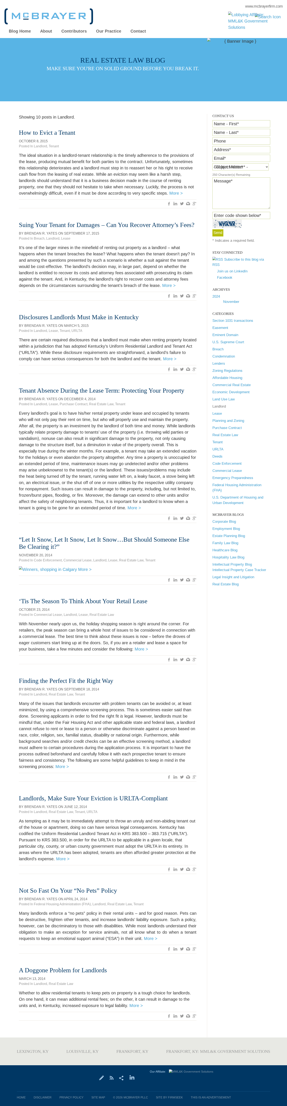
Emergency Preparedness (232, 478)
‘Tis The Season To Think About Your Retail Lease (83, 601)
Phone (220, 141)
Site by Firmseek (169, 1097)
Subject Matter (228, 167)
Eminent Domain (225, 335)
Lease (217, 414)
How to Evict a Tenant (47, 132)
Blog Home (20, 31)
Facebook (224, 278)
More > (176, 193)
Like (169, 204)
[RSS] (111, 1077)
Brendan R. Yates (40, 233)
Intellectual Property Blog (232, 564)
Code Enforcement (227, 464)
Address (222, 149)
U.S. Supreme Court (228, 342)
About (46, 31)
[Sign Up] (101, 1077)
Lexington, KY (33, 1051)
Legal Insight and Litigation (233, 577)
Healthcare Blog (224, 550)
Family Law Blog (225, 543)
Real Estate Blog (225, 584)
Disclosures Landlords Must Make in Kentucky (79, 317)
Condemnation (223, 356)
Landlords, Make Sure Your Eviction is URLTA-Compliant (93, 798)
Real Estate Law (225, 435)
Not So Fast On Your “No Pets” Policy (68, 890)
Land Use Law (223, 399)
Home (21, 1097)
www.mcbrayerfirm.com (264, 6)
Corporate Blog (224, 522)
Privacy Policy (71, 1097)
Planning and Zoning (228, 421)
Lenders (218, 364)
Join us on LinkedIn (232, 271)
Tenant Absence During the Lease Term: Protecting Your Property (101, 390)
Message (223, 181)
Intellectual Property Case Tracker (239, 570)
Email (220, 158)
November (231, 302)
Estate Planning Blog (228, 536)
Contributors (74, 31)
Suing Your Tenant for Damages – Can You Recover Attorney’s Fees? (106, 224)
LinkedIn (175, 204)
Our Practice (108, 31)
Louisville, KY (82, 1051)
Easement (220, 328)
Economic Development (231, 392)
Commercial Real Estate (231, 385)
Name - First (226, 123)
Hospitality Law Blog (228, 557)
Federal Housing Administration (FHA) (62, 904)
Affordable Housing (227, 378)
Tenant (217, 442)
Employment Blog (226, 529)
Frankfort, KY (132, 1051)
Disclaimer (42, 1097)
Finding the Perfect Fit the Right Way (66, 680)
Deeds (217, 456)
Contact (138, 31)
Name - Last (226, 132)
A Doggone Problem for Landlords (63, 970)
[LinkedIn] (132, 1077)
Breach (218, 349)
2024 (216, 296)
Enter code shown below (237, 215)
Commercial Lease (227, 471)
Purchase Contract (227, 428)
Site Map (98, 1097)
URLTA (217, 449)
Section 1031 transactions (232, 321)
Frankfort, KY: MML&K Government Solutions (218, 1051)
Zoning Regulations (227, 371)
